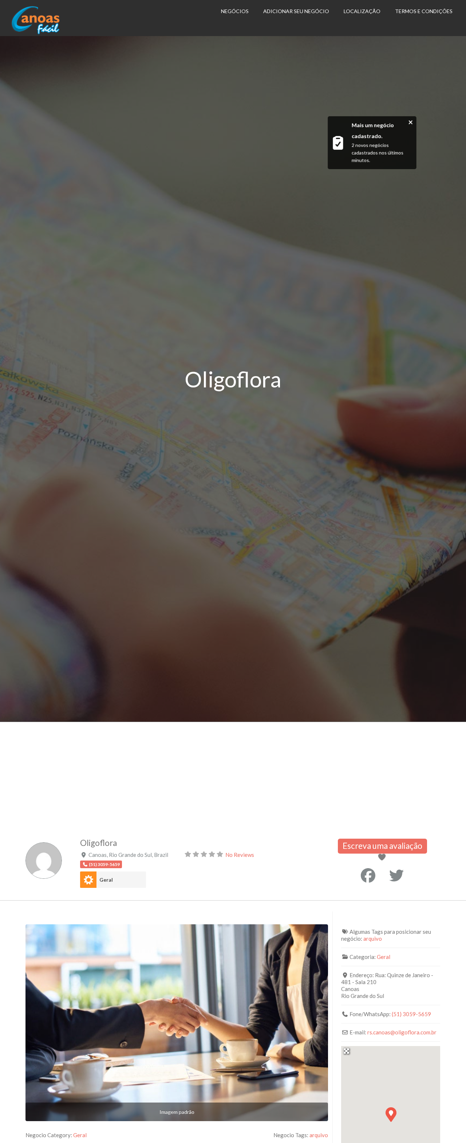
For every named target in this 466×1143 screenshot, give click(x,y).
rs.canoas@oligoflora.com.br (402, 1032)
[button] (391, 1114)
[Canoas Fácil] (46, 32)
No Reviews (239, 854)
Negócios (235, 11)
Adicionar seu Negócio (296, 11)
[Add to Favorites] (383, 857)
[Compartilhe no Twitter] (396, 875)
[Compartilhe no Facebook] (368, 875)
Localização (362, 11)
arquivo (318, 1135)
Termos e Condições (424, 11)
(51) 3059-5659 (411, 1014)
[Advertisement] (233, 777)
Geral (106, 880)
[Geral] (88, 879)
